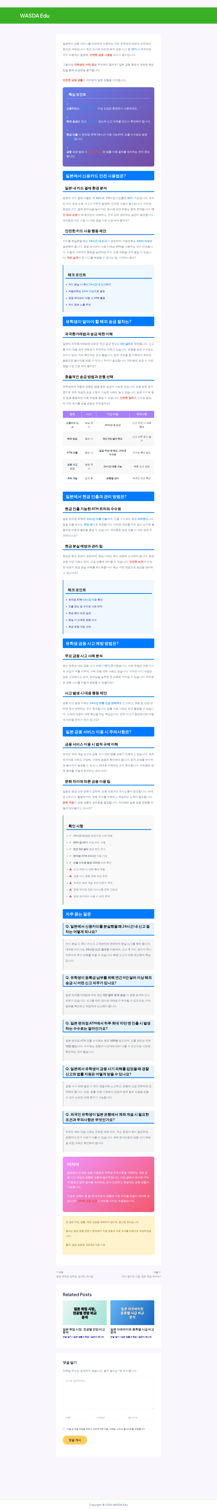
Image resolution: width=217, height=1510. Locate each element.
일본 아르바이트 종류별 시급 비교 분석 (132, 1330)
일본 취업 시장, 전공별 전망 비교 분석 (84, 1330)
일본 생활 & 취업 (81, 1337)
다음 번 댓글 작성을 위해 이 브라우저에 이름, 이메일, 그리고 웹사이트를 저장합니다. (106, 1429)
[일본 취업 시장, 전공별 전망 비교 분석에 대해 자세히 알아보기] (85, 1312)
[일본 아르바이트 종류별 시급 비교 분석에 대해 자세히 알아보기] (132, 1312)
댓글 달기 (67, 1337)
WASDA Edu (35, 15)
